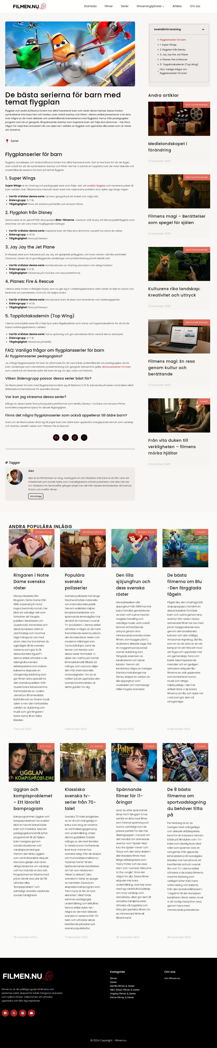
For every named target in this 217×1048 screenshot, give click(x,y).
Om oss (195, 6)
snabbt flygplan (96, 185)
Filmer (109, 6)
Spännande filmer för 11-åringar (129, 796)
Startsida (90, 6)
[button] (56, 437)
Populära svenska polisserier (76, 581)
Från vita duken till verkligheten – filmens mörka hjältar (172, 447)
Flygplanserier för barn (173, 39)
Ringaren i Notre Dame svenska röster (31, 581)
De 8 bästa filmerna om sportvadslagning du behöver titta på (186, 802)
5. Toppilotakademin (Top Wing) (179, 64)
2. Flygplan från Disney (173, 49)
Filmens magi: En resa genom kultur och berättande (171, 368)
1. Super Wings (168, 44)
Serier (125, 6)
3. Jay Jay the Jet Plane (174, 54)
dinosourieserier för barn (116, 366)
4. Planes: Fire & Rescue (173, 59)
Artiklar (177, 6)
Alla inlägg (35, 496)
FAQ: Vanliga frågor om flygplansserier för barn (173, 71)
